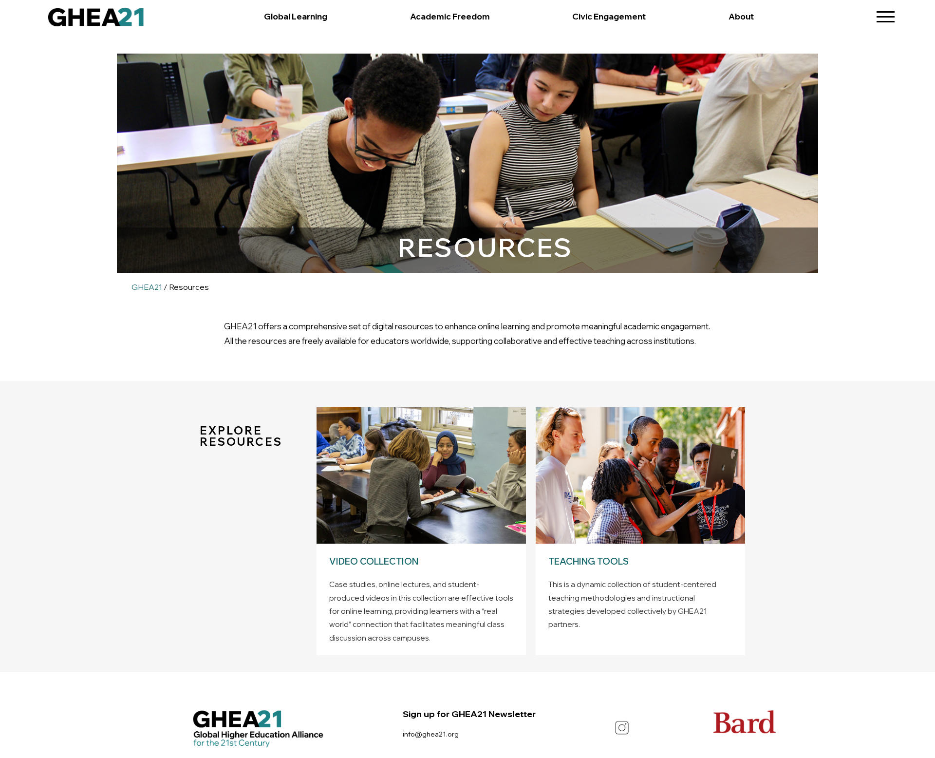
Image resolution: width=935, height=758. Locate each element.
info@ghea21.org (431, 734)
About (741, 16)
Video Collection (373, 561)
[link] (96, 19)
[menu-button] (886, 13)
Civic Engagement (609, 16)
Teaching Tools (588, 561)
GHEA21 (146, 287)
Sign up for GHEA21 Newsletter (469, 714)
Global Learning (295, 16)
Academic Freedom (450, 16)
